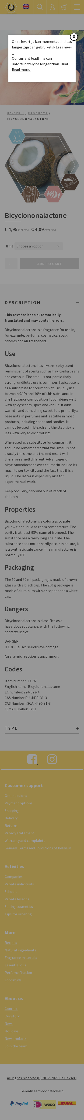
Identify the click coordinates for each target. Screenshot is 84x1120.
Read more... (21, 69)
